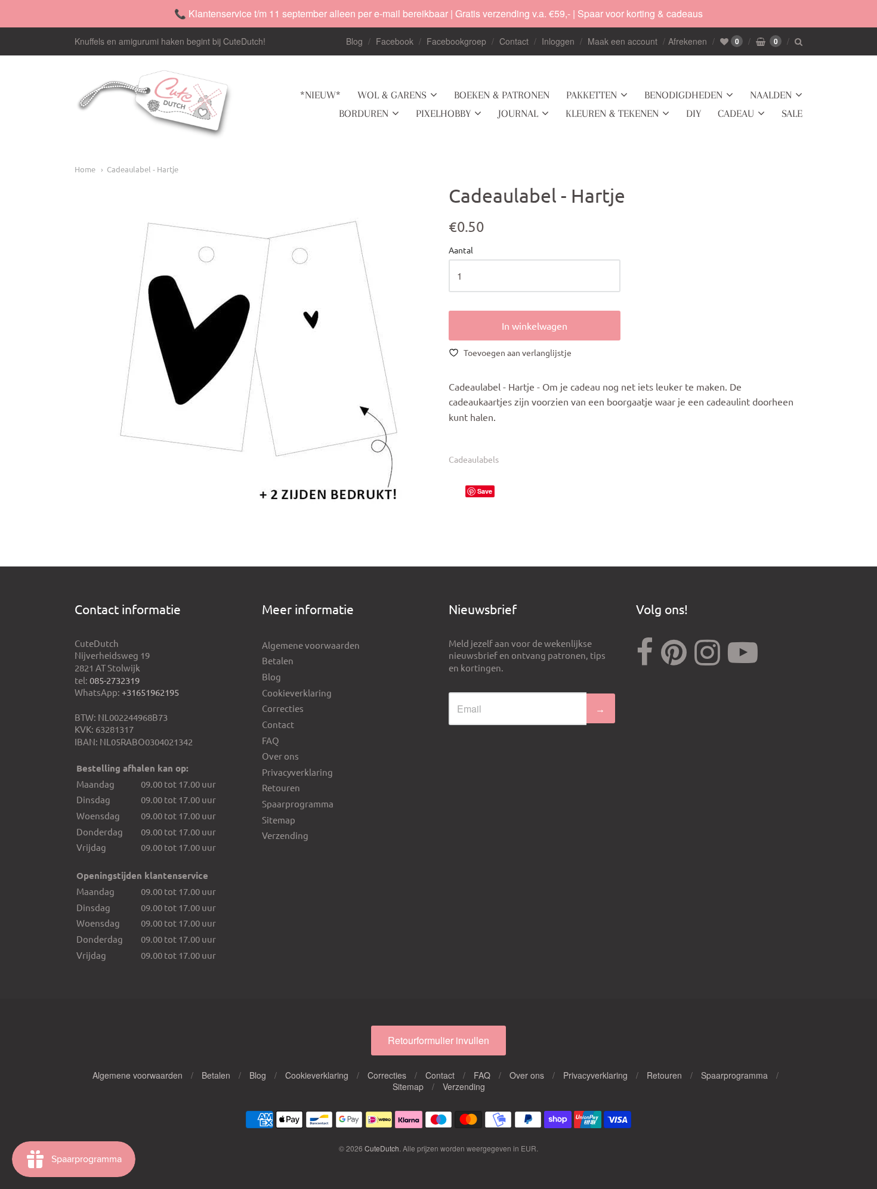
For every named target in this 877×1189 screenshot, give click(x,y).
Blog (354, 41)
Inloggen (558, 41)
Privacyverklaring (297, 772)
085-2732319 (114, 680)
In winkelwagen (534, 326)
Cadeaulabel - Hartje (142, 169)
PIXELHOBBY (443, 113)
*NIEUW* (320, 95)
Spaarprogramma (297, 803)
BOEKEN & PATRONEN (501, 95)
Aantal (461, 250)
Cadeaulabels (474, 459)
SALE (792, 113)
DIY (693, 113)
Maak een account (622, 41)
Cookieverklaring (297, 692)
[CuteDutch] (155, 104)
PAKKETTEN (591, 95)
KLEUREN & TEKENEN (612, 113)
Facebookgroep (456, 41)
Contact (514, 41)
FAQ (270, 740)
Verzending (285, 835)
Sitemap (278, 819)
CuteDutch (382, 1148)
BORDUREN (363, 113)
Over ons (280, 755)
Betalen (278, 660)
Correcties (283, 708)
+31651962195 (150, 692)
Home (85, 169)
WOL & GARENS (392, 95)
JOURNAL (518, 113)
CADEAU (736, 113)
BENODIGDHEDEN (683, 95)
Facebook (394, 41)
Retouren (281, 787)
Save (484, 491)
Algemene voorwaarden (311, 645)
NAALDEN (771, 95)
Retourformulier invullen (438, 1040)
